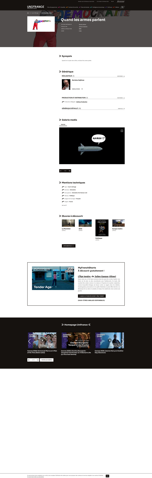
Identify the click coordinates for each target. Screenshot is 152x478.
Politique (98, 238)
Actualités (62, 7)
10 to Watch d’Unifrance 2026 (103, 1)
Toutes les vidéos (46, 360)
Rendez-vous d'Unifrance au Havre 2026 (86, 1)
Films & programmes (52, 7)
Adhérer (117, 7)
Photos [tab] (63, 124)
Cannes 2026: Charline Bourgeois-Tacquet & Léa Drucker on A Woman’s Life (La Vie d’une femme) (42, 352)
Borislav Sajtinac (82, 24)
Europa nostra (117, 229)
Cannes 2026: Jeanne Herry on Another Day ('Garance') (75, 352)
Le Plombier (66, 229)
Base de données (85, 7)
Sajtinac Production (83, 26)
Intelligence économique (98, 7)
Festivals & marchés (73, 7)
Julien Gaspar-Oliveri (105, 276)
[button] (122, 131)
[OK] (107, 476)
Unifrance (110, 7)
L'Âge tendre (84, 276)
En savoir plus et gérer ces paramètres (35, 476)
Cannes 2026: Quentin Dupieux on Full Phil (109, 352)
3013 (80, 229)
